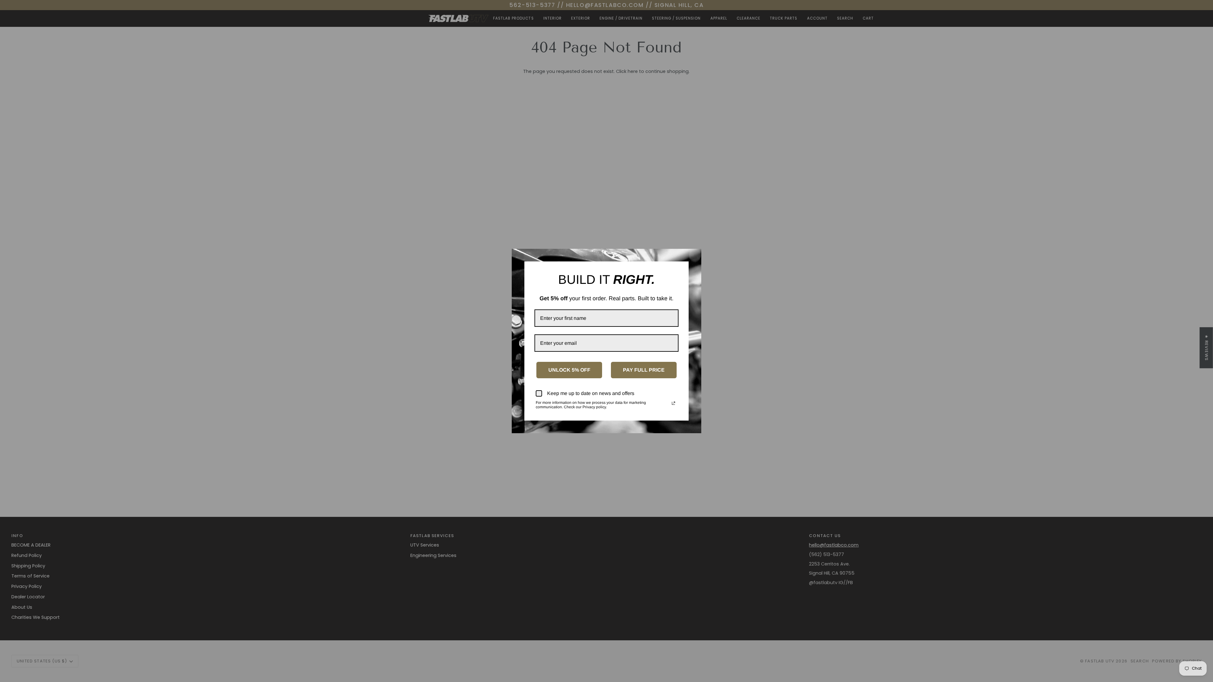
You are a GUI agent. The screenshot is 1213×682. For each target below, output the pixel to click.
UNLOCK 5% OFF (569, 370)
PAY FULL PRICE (644, 370)
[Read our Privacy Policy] (673, 403)
